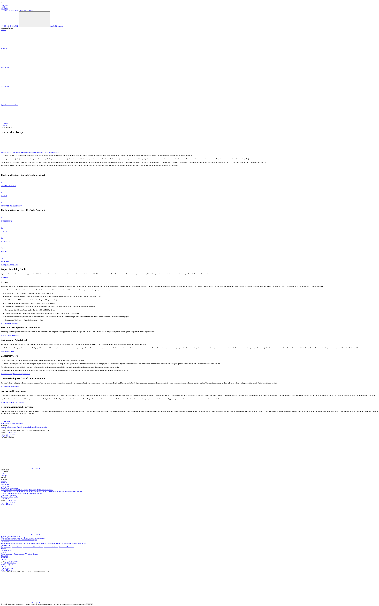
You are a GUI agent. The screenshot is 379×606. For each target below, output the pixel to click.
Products (9, 423)
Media (16, 497)
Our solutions (5, 541)
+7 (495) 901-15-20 (7, 26)
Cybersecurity (25, 427)
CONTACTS (5, 499)
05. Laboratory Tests (7, 351)
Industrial (10, 427)
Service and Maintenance (51, 152)
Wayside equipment (37, 493)
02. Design (4, 277)
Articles (11, 497)
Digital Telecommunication (38, 427)
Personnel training (17, 152)
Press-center (19, 423)
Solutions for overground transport (11, 538)
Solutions (4, 490)
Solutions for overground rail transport (25, 540)
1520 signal (4, 491)
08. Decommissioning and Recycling (12, 402)
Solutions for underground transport (34, 538)
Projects (3, 423)
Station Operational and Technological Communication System (20, 543)
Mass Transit (17, 427)
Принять (89, 604)
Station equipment (12, 493)
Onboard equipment (24, 493)
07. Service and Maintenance (10, 386)
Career (41, 152)
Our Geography (11, 495)
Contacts (3, 559)
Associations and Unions (31, 152)
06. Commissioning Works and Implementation (15, 374)
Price (13, 423)
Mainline (3, 427)
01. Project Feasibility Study (9, 265)
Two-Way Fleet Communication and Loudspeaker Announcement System (63, 543)
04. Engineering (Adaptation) (10, 335)
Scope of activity (6, 152)
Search (3, 477)
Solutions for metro (7, 540)
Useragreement (4, 474)
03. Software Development (9, 323)
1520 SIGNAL (5, 422)
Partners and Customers (58, 491)
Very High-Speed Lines (14, 536)
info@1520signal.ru (56, 26)
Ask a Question (35, 468)
